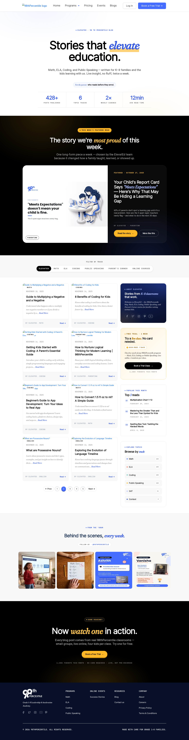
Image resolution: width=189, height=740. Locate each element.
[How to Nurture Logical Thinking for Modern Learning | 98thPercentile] (94, 334)
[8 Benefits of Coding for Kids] (94, 285)
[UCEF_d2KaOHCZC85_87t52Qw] (40, 712)
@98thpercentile (101, 544)
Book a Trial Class (143, 365)
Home (56, 5)
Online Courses (141, 268)
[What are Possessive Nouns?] (45, 438)
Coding (76, 268)
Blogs (113, 5)
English (30, 441)
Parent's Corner (118, 268)
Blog (116, 697)
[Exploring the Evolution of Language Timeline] (94, 438)
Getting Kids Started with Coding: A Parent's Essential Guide (43, 351)
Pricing (88, 5)
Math (56, 268)
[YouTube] (150, 316)
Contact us (119, 702)
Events (101, 5)
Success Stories (97, 697)
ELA (66, 268)
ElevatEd (44, 268)
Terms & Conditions (148, 713)
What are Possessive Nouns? (43, 450)
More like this (149, 233)
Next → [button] (91, 489)
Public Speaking (94, 268)
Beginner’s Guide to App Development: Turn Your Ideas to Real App (44, 404)
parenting (80, 334)
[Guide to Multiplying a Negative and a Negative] (45, 285)
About (141, 697)
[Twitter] (132, 316)
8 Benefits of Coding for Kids (92, 296)
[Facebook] (127, 316)
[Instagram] (138, 316)
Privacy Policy (145, 708)
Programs (71, 5)
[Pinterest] (144, 316)
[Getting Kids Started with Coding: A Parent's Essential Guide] (45, 334)
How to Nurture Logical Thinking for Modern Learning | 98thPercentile (94, 351)
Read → (63, 323)
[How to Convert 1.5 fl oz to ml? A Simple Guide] (94, 385)
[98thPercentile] (34, 5)
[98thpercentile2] (23, 712)
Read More (43, 313)
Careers (142, 702)
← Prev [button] (48, 489)
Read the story (126, 233)
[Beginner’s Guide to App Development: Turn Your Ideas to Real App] (45, 387)
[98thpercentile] (35, 712)
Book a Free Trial (94, 654)
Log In (129, 5)
